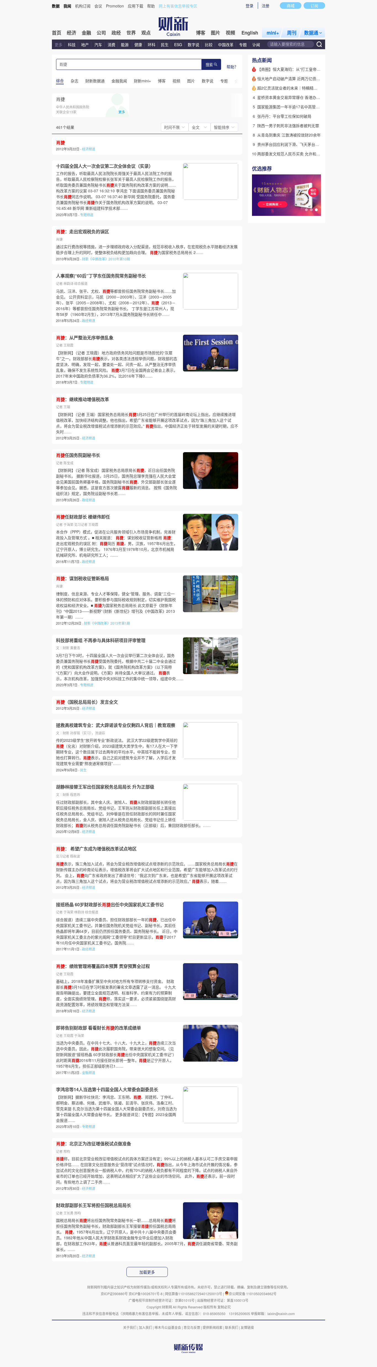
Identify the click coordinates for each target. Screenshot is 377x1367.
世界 (131, 32)
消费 (111, 44)
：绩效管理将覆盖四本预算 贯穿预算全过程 (103, 966)
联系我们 (231, 1327)
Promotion (115, 6)
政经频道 (88, 320)
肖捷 (60, 99)
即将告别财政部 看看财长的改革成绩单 (98, 1028)
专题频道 (86, 214)
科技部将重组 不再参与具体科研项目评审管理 (100, 640)
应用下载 (135, 6)
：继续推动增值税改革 (82, 399)
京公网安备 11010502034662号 (253, 1293)
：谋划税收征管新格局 (82, 578)
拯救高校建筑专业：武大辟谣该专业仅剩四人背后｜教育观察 (115, 725)
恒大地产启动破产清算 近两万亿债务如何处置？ (298, 78)
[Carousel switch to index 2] (311, 209)
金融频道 (88, 1072)
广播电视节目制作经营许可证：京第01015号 (162, 1300)
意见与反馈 (192, 1327)
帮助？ (232, 66)
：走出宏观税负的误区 (82, 232)
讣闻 (256, 44)
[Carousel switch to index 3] (316, 209)
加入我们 (145, 1327)
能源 (125, 44)
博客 (200, 32)
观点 (146, 32)
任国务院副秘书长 (78, 455)
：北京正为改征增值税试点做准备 (93, 1144)
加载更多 (147, 1272)
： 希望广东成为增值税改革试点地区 (96, 849)
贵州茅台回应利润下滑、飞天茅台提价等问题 (295, 144)
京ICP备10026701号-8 (146, 1293)
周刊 (291, 32)
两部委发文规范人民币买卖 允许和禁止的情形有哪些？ (304, 153)
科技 (72, 44)
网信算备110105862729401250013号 (194, 1293)
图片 (215, 32)
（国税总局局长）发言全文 (87, 702)
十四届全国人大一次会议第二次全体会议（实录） (104, 166)
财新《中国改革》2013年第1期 (107, 623)
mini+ (273, 32)
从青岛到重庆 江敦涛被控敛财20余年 (289, 135)
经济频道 (88, 148)
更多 (58, 44)
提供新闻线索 (212, 1327)
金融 (86, 32)
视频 (230, 32)
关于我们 (129, 1327)
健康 (138, 44)
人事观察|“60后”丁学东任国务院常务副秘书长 (101, 276)
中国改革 (225, 44)
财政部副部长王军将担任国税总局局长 (93, 1205)
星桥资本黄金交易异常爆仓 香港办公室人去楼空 (298, 97)
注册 (265, 5)
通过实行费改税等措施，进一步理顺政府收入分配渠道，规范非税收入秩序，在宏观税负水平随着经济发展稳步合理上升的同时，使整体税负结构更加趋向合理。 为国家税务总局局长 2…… (147, 249)
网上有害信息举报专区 (178, 6)
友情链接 (247, 1327)
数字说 (193, 44)
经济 (71, 32)
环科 (151, 44)
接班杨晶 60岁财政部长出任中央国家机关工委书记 (110, 905)
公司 (101, 32)
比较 (209, 44)
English (249, 32)
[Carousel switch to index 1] (306, 209)
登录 (249, 5)
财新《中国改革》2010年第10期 (106, 258)
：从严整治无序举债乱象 (84, 338)
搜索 (209, 65)
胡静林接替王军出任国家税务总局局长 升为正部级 (105, 787)
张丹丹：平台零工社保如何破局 (284, 116)
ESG (178, 44)
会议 (98, 6)
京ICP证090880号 (114, 1293)
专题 (243, 44)
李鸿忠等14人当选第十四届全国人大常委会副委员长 (107, 1089)
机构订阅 (83, 6)
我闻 (67, 6)
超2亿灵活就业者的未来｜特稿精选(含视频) (294, 88)
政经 (116, 32)
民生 (165, 44)
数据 (56, 6)
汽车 (98, 44)
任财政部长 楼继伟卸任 (83, 517)
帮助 (151, 6)
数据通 (311, 32)
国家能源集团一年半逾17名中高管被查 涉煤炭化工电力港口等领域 (314, 106)
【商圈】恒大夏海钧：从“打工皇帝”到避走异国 (297, 69)
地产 (85, 44)
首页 (56, 32)
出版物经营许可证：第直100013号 (222, 1300)
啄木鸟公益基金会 (168, 1327)
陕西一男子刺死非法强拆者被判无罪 (288, 125)
